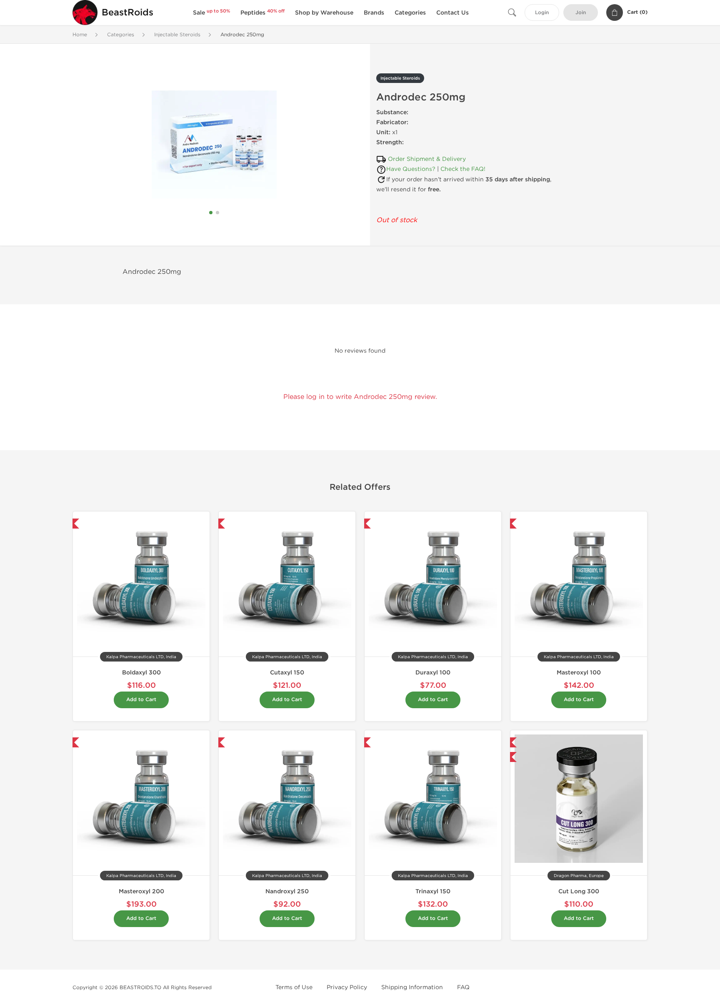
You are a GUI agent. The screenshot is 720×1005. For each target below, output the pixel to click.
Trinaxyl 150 (432, 891)
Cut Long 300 (578, 891)
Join (580, 13)
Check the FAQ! (462, 169)
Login (542, 13)
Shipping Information (412, 987)
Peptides (262, 12)
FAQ (463, 987)
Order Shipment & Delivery (427, 159)
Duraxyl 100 (432, 672)
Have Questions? (410, 169)
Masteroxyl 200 (141, 891)
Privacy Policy (347, 987)
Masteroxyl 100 (579, 672)
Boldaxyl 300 (141, 672)
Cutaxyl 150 (287, 672)
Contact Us (452, 12)
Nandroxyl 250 (287, 891)
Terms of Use (293, 987)
